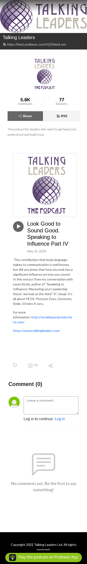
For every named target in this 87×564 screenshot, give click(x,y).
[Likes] (15, 365)
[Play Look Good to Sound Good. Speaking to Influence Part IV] (18, 226)
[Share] (51, 365)
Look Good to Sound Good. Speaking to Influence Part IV (47, 234)
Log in (60, 419)
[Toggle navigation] (81, 6)
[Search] (72, 6)
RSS (64, 116)
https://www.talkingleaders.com (36, 331)
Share (27, 116)
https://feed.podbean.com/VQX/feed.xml (36, 44)
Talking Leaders (19, 37)
